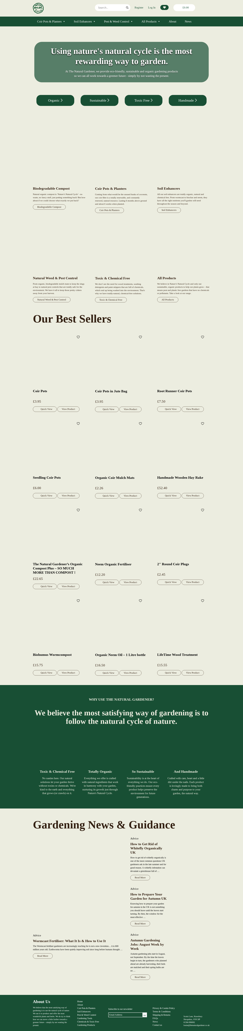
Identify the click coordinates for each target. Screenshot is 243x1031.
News (188, 21)
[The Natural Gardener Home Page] (38, 13)
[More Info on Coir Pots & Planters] (121, 185)
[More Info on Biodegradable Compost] (59, 184)
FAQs (155, 1018)
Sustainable (98, 100)
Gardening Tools (84, 1018)
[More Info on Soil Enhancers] (183, 184)
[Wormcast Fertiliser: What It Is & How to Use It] (79, 883)
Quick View (46, 409)
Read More (42, 956)
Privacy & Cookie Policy (164, 1008)
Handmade (186, 100)
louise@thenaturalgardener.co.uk (197, 1025)
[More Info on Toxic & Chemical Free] (121, 274)
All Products (149, 21)
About (172, 21)
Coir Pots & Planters (49, 21)
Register (139, 7)
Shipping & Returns (161, 1015)
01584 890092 (189, 1022)
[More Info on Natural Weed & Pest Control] (59, 274)
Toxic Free (142, 100)
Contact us (157, 1025)
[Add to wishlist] (79, 337)
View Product (68, 409)
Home (80, 1001)
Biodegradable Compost (49, 207)
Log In (152, 7)
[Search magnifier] (127, 8)
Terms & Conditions (162, 1011)
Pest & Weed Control (116, 21)
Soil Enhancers (83, 21)
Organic (54, 100)
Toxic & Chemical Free (110, 299)
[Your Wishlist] (164, 7)
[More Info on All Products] (183, 274)
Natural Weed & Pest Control (51, 299)
